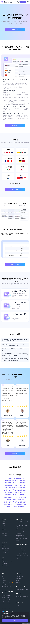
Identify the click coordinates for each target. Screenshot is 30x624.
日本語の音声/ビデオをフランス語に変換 (15, 483)
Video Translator (5, 548)
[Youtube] (18, 605)
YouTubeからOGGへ (6, 608)
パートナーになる (5, 584)
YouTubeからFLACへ (6, 604)
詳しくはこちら (15, 265)
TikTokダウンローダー (21, 551)
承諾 (15, 620)
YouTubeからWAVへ (6, 599)
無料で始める (22, 1)
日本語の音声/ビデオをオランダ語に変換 (15, 487)
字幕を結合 (18, 533)
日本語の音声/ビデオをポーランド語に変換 (15, 497)
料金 (3, 576)
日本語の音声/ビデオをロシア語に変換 (15, 492)
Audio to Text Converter (7, 538)
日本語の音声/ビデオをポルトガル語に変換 (15, 490)
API (2, 570)
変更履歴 (4, 580)
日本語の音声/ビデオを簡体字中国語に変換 (15, 504)
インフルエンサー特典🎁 (7, 582)
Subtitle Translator (6, 552)
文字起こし (4, 523)
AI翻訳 (3, 544)
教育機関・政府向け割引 (7, 586)
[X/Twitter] (16, 605)
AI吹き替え (4, 546)
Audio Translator (5, 550)
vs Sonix (18, 582)
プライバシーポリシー (9, 617)
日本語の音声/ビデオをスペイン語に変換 (15, 480)
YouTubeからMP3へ (6, 595)
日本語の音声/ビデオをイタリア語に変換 (15, 495)
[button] (18, 2)
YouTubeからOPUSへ (6, 606)
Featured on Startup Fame (22, 589)
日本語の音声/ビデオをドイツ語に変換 (15, 485)
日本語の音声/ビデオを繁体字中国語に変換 (15, 502)
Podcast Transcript (20, 531)
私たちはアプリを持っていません (22, 597)
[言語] (18, 2)
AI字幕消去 (4, 559)
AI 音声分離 (4, 563)
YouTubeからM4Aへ (6, 597)
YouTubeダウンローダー (21, 549)
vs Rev (17, 580)
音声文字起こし (5, 533)
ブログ (3, 578)
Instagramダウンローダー (21, 558)
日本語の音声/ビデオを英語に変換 (15, 478)
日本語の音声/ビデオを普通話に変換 (15, 499)
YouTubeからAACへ (6, 601)
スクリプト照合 (5, 531)
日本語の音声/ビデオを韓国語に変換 (15, 507)
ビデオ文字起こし (5, 535)
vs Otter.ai (18, 578)
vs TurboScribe (19, 576)
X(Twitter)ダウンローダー (21, 553)
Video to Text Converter (7, 540)
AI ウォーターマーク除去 (7, 561)
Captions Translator (6, 555)
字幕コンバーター (20, 529)
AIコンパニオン (5, 565)
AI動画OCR (4, 529)
